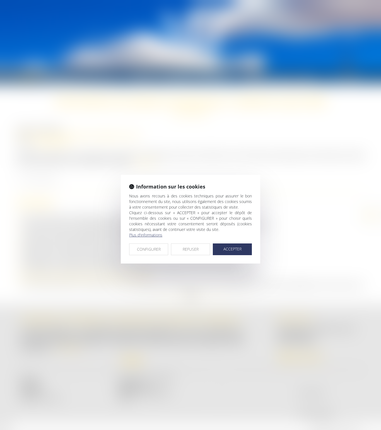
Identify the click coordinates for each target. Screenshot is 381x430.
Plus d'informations (145, 235)
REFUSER (191, 249)
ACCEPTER (232, 249)
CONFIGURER (149, 249)
